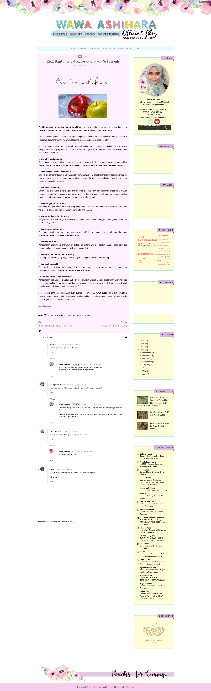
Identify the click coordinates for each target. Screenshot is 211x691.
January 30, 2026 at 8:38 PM (69, 345)
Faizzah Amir (145, 528)
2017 (142, 347)
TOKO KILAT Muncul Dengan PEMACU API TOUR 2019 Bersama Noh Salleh (153, 522)
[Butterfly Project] (154, 632)
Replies (53, 359)
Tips (137, 48)
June (144, 368)
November (147, 355)
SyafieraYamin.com (148, 568)
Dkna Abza (54, 345)
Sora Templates (96, 687)
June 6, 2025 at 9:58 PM (63, 469)
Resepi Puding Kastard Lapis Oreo (153, 490)
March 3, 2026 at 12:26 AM (67, 432)
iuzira (142, 552)
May (144, 371)
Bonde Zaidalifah (147, 510)
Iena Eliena (144, 544)
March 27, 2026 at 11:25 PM (82, 451)
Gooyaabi (110, 687)
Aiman (52, 469)
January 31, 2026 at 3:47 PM (90, 404)
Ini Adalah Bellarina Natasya (152, 518)
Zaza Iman (144, 494)
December (147, 352)
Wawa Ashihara (65, 364)
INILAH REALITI (147, 502)
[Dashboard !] (204, 2)
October (146, 359)
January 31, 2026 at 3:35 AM (76, 385)
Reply (51, 352)
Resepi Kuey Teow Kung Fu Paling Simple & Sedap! (159, 426)
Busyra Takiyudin (147, 536)
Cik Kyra (53, 432)
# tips (85, 57)
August (145, 365)
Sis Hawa (130, 687)
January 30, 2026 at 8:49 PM (90, 364)
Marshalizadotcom (148, 462)
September (147, 362)
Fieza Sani (144, 470)
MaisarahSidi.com (147, 488)
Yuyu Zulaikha (146, 584)
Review (83, 48)
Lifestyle (94, 48)
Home (74, 48)
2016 (142, 350)
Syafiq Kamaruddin (58, 385)
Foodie (105, 48)
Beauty (117, 48)
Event (129, 48)
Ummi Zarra (145, 560)
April (144, 374)
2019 (142, 341)
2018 (142, 344)
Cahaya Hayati (146, 454)
